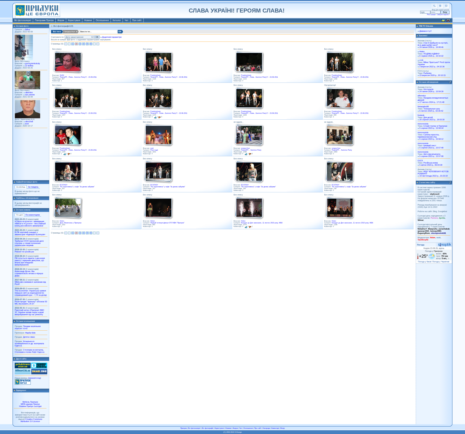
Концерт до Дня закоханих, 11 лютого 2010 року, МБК (261, 223)
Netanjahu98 (423, 106)
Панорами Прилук (44, 20)
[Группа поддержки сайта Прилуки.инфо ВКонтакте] (39, 368)
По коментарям (32, 215)
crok (421, 60)
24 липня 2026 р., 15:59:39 (431, 91)
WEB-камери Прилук (30, 404)
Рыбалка (427, 73)
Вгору (282, 428)
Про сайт (137, 20)
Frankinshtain (155, 75)
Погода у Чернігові (440, 262)
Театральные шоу (431, 109)
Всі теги (57, 31)
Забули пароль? (443, 14)
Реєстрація (431, 14)
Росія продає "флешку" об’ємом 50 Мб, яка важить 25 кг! (31, 302)
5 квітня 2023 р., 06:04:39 (430, 165)
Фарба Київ (30, 333)
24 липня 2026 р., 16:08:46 (431, 47)
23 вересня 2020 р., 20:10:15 (432, 75)
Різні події (154, 150)
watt (152, 148)
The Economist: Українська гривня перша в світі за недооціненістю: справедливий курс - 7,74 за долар (31, 293)
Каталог (117, 20)
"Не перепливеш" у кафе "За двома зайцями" (77, 187)
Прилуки (183, 428)
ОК (119, 31)
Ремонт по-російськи (24, 252)
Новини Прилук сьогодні (30, 406)
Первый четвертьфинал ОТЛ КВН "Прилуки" (167, 223)
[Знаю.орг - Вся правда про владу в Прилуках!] (39, 373)
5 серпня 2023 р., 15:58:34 (431, 128)
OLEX (62, 75)
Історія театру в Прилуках (435, 126)
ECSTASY (63, 185)
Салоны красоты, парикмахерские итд (428, 136)
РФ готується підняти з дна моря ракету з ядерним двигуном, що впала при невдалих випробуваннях (30, 261)
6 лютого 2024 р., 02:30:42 (431, 111)
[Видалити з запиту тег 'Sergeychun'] (77, 31)
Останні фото (22, 26)
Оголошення (102, 20)
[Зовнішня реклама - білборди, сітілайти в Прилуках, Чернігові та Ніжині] (23, 373)
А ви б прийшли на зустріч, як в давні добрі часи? (433, 44)
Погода (420, 245)
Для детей (428, 117)
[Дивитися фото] (67, 62)
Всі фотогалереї (22, 20)
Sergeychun (69, 31)
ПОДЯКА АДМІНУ (431, 54)
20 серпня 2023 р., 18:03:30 (431, 119)
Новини (88, 20)
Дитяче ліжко (29, 337)
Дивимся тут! (425, 31)
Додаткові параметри (112, 37)
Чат (126, 20)
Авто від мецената (431, 154)
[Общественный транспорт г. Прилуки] (23, 368)
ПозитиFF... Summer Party (251, 150)
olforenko (422, 96)
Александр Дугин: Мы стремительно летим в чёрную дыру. (29, 273)
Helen (62, 221)
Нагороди (266, 428)
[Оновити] (450, 82)
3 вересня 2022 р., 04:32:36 (431, 66)
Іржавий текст (429, 145)
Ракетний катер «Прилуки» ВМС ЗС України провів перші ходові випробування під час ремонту (29, 312)
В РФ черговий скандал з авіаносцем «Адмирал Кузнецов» (30, 233)
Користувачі (74, 20)
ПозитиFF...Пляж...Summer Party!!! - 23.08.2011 (78, 77)
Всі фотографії (207, 428)
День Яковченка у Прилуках (71, 223)
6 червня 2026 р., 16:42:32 (431, 56)
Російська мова (430, 163)
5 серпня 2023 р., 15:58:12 (431, 139)
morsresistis (423, 124)
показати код (34, 378)
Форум (60, 20)
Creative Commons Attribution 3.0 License (31, 420)
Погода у (434, 251)
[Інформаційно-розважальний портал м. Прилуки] (23, 384)
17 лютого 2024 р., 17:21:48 (431, 102)
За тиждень (33, 187)
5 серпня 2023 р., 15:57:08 (431, 156)
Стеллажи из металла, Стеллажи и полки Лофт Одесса (29, 351)
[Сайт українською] (443, 21)
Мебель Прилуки (30, 402)
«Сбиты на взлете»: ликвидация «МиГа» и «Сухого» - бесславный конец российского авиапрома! (30, 223)
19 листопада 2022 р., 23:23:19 (433, 176)
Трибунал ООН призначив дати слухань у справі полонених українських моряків (29, 243)
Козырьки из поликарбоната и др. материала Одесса (29, 343)
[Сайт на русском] (448, 21)
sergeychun (245, 148)
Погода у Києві (424, 262)
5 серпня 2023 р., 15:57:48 (431, 148)
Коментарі (275, 428)
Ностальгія (428, 89)
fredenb (421, 115)
